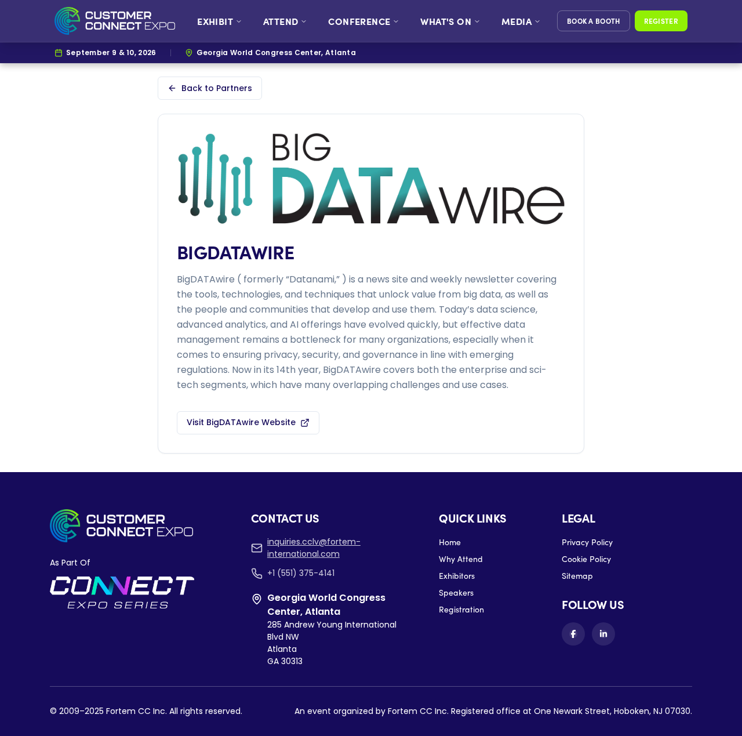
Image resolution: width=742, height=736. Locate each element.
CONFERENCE (359, 20)
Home (450, 542)
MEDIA (516, 20)
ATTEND (280, 20)
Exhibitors (457, 575)
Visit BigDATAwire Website (241, 422)
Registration (461, 609)
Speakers (456, 592)
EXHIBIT (215, 20)
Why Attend (461, 558)
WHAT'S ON (445, 20)
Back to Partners (216, 88)
